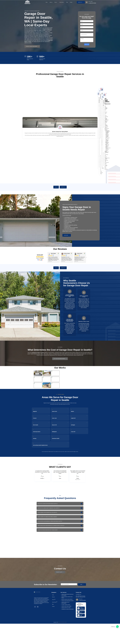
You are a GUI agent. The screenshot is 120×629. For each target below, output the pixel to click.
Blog (67, 2)
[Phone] (117, 626)
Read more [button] (50, 261)
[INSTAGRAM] (38, 607)
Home (46, 2)
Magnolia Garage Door (62, 622)
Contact (71, 2)
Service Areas (62, 2)
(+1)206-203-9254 (92, 3)
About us (51, 2)
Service (56, 2)
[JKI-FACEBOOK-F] (35, 607)
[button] (86, 257)
